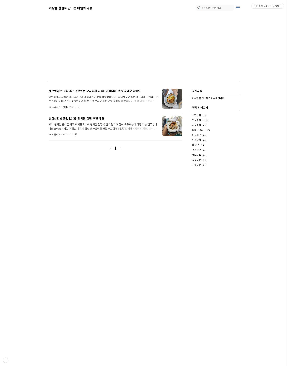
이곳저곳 (199, 135)
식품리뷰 (199, 160)
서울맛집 (199, 125)
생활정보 (199, 150)
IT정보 (198, 145)
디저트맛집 (201, 130)
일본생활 (199, 140)
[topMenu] (238, 7)
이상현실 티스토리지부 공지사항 (208, 98)
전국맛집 (200, 120)
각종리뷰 (199, 164)
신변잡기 (199, 115)
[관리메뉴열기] (5, 360)
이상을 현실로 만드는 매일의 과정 (70, 8)
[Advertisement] (143, 43)
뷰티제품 (199, 155)
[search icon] (198, 8)
